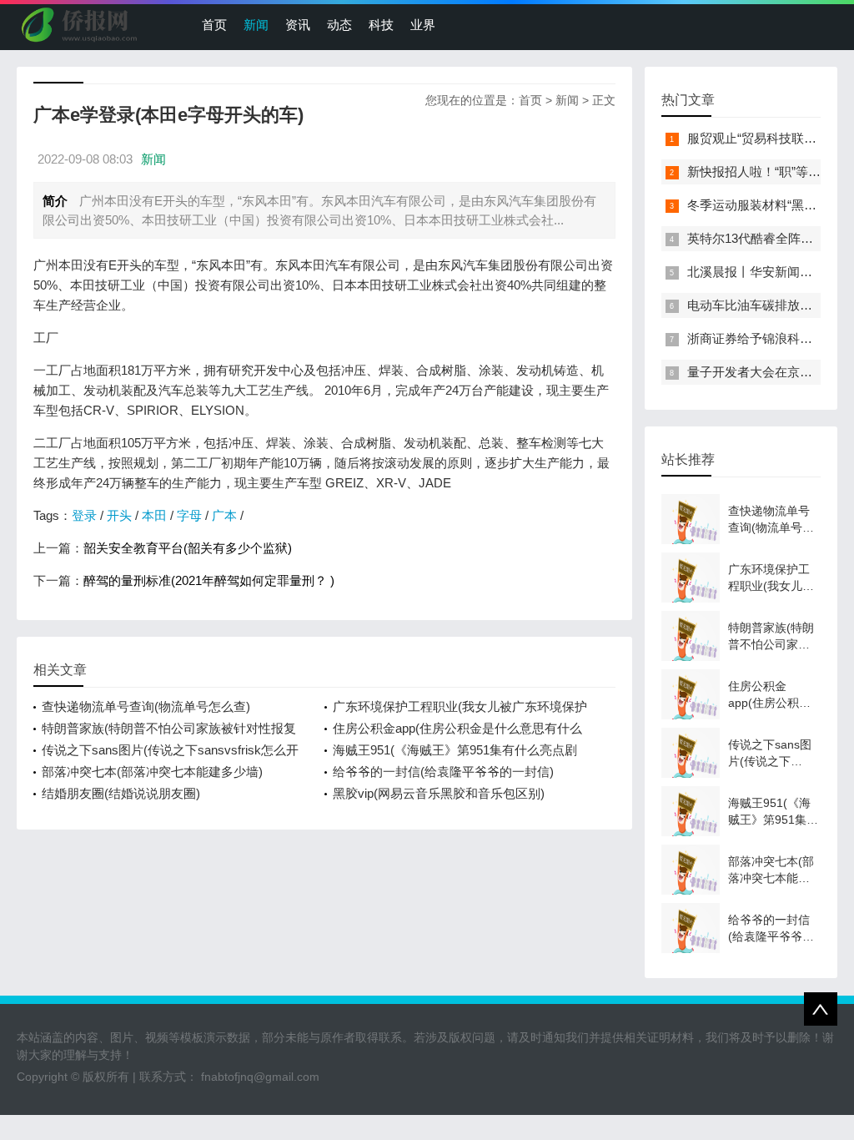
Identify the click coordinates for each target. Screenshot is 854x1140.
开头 (119, 515)
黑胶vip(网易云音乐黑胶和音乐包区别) (439, 793)
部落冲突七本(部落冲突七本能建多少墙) (152, 771)
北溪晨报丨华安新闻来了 (756, 272)
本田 (154, 515)
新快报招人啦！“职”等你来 (760, 171)
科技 (381, 25)
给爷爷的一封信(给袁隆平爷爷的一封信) (443, 771)
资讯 (297, 25)
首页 (214, 25)
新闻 (256, 25)
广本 (224, 515)
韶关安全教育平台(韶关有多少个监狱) (187, 548)
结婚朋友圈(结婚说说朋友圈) (121, 793)
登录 (84, 515)
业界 (422, 25)
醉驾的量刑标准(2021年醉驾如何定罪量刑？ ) (208, 580)
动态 (339, 25)
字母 (189, 515)
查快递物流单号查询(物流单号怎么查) (146, 706)
